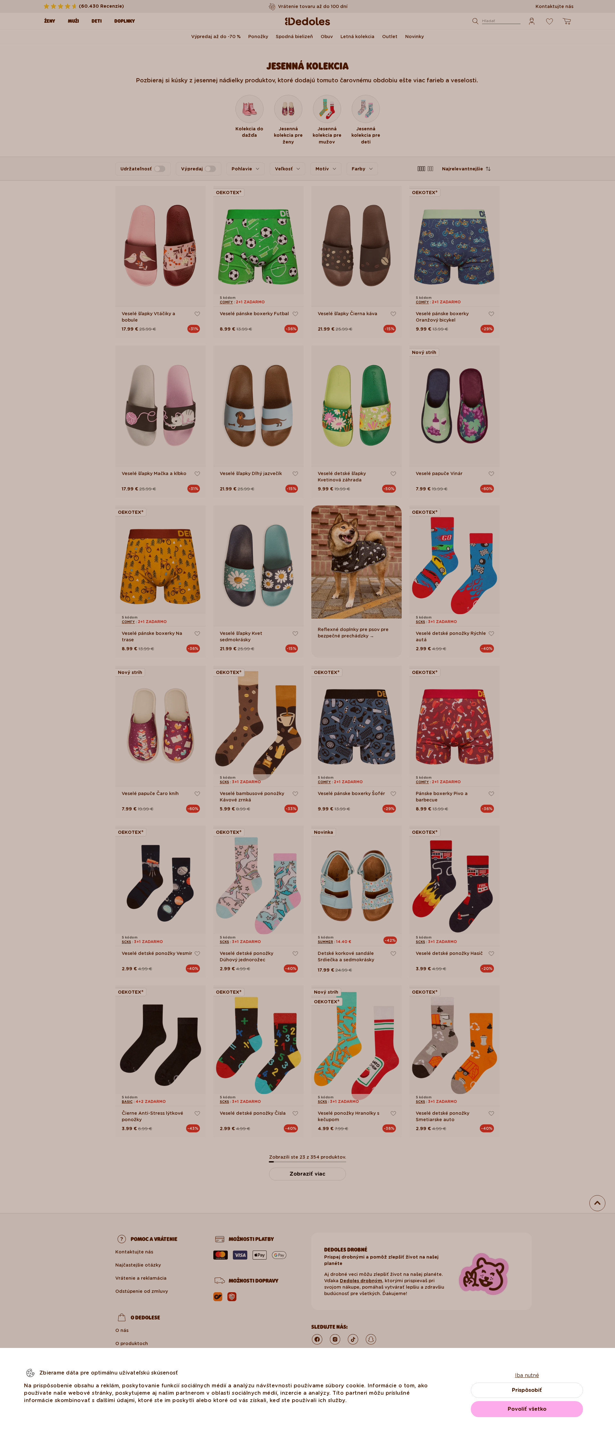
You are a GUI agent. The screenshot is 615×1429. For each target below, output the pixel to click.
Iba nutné (527, 1375)
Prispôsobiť (527, 1390)
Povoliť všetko (527, 1409)
